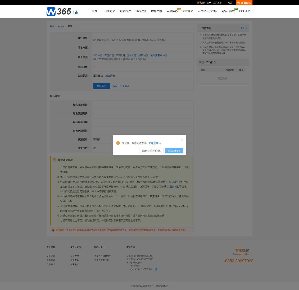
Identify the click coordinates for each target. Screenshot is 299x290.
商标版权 (228, 11)
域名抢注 (125, 11)
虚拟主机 (156, 11)
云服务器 (172, 11)
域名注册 (141, 11)
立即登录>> (155, 143)
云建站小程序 (207, 11)
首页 (94, 11)
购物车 (204, 3)
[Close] (181, 139)
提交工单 (217, 2)
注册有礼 (246, 2)
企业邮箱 (187, 11)
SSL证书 (244, 11)
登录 (230, 2)
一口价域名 (108, 11)
